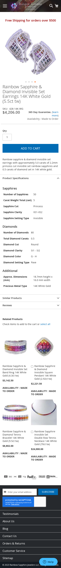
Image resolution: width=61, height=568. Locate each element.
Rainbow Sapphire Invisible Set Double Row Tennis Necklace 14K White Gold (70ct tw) (45, 438)
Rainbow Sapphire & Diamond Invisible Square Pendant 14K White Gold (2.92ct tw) (45, 372)
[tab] (30, 178)
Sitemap (8, 558)
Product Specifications (16, 178)
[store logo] (26, 6)
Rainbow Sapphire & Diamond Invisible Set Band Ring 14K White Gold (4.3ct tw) (15, 370)
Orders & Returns (14, 543)
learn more (55, 113)
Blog (5, 529)
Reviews (7, 305)
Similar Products (12, 298)
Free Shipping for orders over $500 (30, 20)
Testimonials (11, 514)
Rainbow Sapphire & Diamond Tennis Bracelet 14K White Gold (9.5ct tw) (14, 436)
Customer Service (14, 551)
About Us (8, 521)
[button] (25, 81)
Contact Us (10, 536)
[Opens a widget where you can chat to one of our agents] (48, 562)
